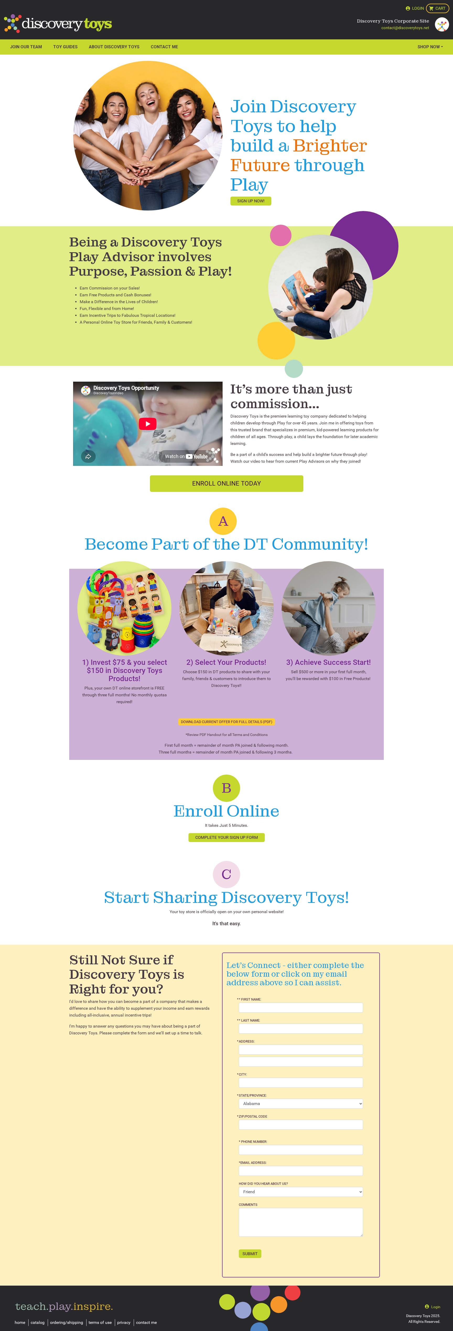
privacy (124, 1322)
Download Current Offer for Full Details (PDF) (226, 722)
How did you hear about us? (263, 1184)
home (20, 1322)
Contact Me (164, 46)
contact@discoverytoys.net (405, 27)
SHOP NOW (429, 46)
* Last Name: (249, 1020)
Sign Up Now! (251, 200)
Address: (247, 1041)
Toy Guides (65, 46)
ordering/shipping (66, 1322)
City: (243, 1074)
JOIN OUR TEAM (26, 46)
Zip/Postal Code (253, 1116)
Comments (248, 1205)
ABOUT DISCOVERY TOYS (114, 46)
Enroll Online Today (226, 483)
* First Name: (250, 999)
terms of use (100, 1322)
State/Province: (253, 1095)
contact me (146, 1322)
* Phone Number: (253, 1142)
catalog (38, 1322)
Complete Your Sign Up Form (226, 837)
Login (418, 8)
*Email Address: (253, 1163)
